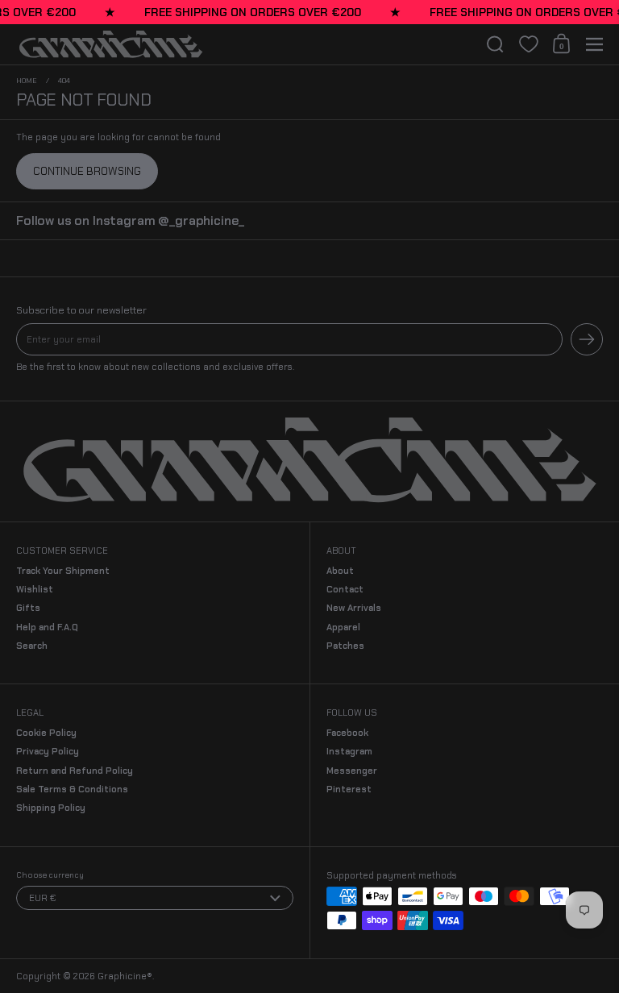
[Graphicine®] (244, 45)
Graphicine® (125, 976)
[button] (495, 44)
